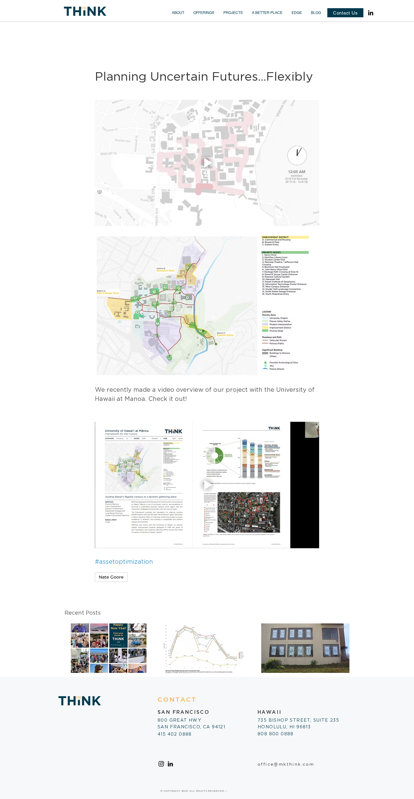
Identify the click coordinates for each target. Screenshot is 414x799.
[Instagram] (161, 763)
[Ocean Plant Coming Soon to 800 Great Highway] (305, 648)
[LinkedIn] (370, 12)
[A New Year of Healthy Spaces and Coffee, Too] (109, 648)
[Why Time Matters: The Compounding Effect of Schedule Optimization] (207, 648)
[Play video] (207, 163)
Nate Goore (111, 577)
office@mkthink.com (286, 764)
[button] (178, 13)
